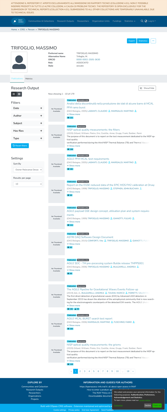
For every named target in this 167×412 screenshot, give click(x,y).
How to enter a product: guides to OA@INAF (108, 389)
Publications (17, 78)
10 (117, 371)
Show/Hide (148, 88)
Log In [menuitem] (151, 21)
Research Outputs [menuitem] (65, 21)
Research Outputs (34, 389)
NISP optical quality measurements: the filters (93, 129)
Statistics (143, 40)
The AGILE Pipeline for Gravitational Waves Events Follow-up (102, 289)
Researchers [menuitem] (83, 21)
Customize (118, 405)
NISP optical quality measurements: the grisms (94, 344)
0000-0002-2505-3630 (88, 59)
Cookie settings (59, 410)
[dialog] (138, 399)
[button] (73, 114)
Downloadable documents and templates (108, 396)
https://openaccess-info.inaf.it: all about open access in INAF (108, 386)
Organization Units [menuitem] (101, 21)
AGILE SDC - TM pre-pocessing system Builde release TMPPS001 (105, 263)
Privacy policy (73, 410)
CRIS (22, 29)
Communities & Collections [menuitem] (41, 21)
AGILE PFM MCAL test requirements (88, 159)
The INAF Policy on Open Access (108, 392)
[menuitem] (129, 21)
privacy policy (144, 400)
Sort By (17, 163)
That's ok (157, 405)
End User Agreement (90, 410)
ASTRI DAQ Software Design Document (90, 237)
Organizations (34, 396)
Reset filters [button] (21, 145)
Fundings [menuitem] (117, 21)
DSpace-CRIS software (61, 406)
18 (128, 371)
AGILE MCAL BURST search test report (89, 318)
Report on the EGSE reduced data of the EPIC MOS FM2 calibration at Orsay (110, 185)
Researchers (35, 392)
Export (132, 40)
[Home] (18, 21)
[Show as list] (14, 94)
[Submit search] (142, 21)
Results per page (22, 178)
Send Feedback (107, 410)
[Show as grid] (19, 94)
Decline (148, 405)
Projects (35, 399)
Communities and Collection (35, 386)
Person (31, 29)
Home (14, 29)
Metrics (28, 78)
